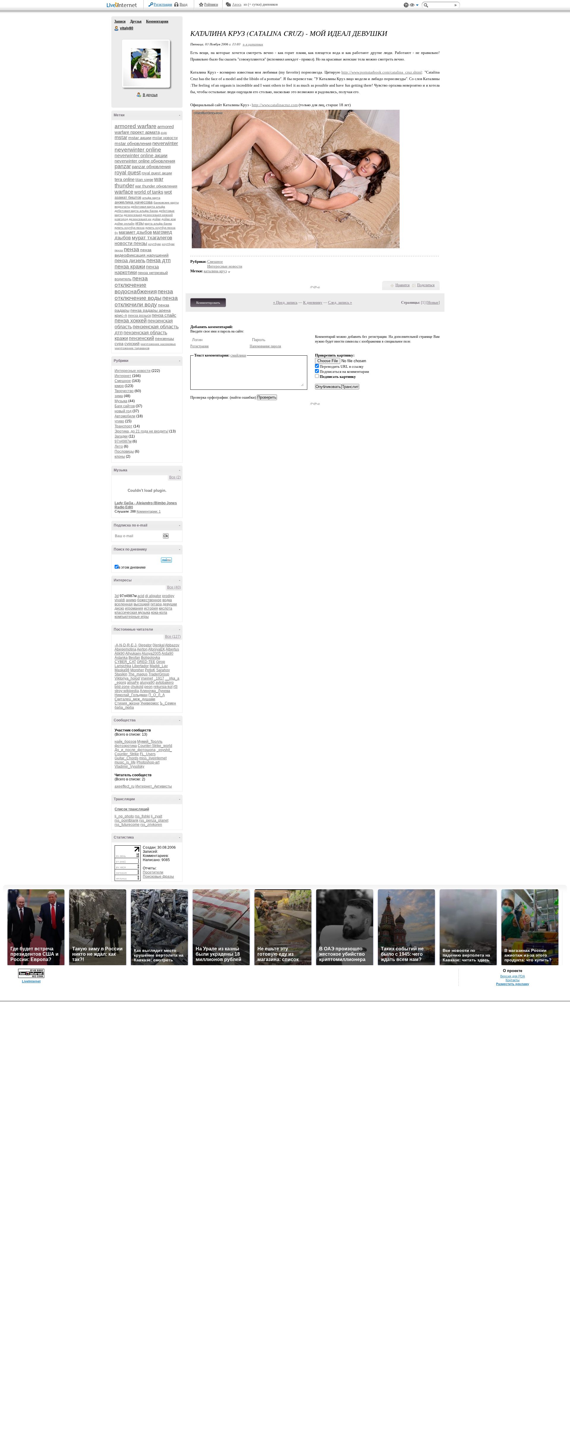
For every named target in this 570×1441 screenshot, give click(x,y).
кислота (165, 608)
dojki (164, 132)
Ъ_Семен (168, 703)
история (151, 608)
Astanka (121, 658)
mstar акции (139, 137)
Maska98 (122, 670)
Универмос (149, 703)
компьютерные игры (132, 617)
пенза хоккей (131, 321)
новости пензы (131, 243)
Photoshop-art (148, 762)
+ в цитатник (253, 44)
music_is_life (125, 762)
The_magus (138, 674)
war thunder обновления (156, 186)
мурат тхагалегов (152, 238)
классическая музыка (132, 612)
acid (140, 596)
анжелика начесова (134, 202)
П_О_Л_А (156, 695)
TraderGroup (158, 674)
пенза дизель (130, 260)
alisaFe (133, 682)
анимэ (131, 600)
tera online (124, 179)
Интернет (123, 376)
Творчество (124, 391)
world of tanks (148, 192)
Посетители (153, 872)
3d (117, 596)
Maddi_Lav (159, 666)
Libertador (140, 666)
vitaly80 (116, 28)
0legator (145, 645)
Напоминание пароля (265, 346)
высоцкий (142, 604)
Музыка (121, 401)
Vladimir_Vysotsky (129, 766)
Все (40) (174, 587)
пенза (131, 249)
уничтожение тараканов (132, 348)
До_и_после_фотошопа (135, 750)
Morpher (137, 670)
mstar (121, 137)
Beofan (134, 658)
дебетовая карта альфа (148, 206)
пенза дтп (158, 260)
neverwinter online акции (141, 155)
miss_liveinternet (153, 758)
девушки (170, 604)
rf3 (175, 687)
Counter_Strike (127, 754)
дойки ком (169, 219)
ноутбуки (154, 244)
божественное (149, 600)
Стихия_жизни (127, 703)
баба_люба (124, 707)
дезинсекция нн (140, 219)
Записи (120, 21)
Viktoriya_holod (127, 678)
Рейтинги (211, 4)
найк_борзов (125, 741)
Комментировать (208, 302)
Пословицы (124, 451)
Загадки (121, 436)
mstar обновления (133, 143)
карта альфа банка (158, 223)
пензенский (141, 338)
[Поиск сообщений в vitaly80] (166, 560)
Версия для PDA (512, 976)
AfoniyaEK (156, 649)
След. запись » (340, 302)
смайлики (238, 355)
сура (119, 343)
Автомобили (125, 416)
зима (119, 396)
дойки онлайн (124, 223)
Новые (433, 302)
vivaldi (120, 600)
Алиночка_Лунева (155, 691)
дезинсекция (133, 215)
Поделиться (426, 285)
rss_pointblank (126, 820)
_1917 (159, 678)
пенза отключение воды (144, 294)
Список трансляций (132, 809)
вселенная (124, 604)
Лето (119, 446)
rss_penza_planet (153, 820)
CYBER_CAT (125, 662)
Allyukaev (133, 653)
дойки (156, 219)
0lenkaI (158, 645)
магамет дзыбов (135, 232)
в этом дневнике (132, 567)
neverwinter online (138, 150)
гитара (156, 604)
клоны (120, 456)
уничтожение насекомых (158, 344)
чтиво (119, 421)
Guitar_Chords (126, 758)
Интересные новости (133, 371)
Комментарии (157, 21)
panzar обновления (151, 166)
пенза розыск (139, 316)
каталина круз (215, 271)
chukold (137, 687)
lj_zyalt (156, 816)
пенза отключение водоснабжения (136, 285)
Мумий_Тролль (149, 741)
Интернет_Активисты (153, 786)
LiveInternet (123, 5)
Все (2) (175, 477)
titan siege (144, 179)
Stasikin (121, 674)
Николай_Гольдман (131, 695)
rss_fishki (142, 816)
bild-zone (122, 687)
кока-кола (159, 612)
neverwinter (165, 143)
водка (167, 600)
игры (139, 223)
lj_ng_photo (124, 816)
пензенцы (164, 338)
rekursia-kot (162, 687)
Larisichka (123, 666)
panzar (123, 166)
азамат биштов (128, 197)
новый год (123, 411)
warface (124, 192)
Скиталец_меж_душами (135, 699)
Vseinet (147, 678)
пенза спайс (164, 315)
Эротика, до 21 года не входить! (141, 431)
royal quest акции (157, 173)
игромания (134, 608)
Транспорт (123, 426)
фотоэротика (126, 746)
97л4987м (123, 441)
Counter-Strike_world (155, 746)
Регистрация (163, 4)
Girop (160, 662)
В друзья (150, 95)
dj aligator (153, 596)
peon (148, 687)
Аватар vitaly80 (146, 63)
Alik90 (120, 653)
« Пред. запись (285, 302)
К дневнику (312, 302)
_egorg (120, 682)
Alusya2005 (151, 653)
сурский (132, 343)
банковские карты (166, 202)
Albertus (172, 649)
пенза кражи (130, 267)
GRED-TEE (146, 662)
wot (168, 192)
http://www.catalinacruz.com (275, 105)
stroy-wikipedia (127, 691)
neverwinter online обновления (145, 160)
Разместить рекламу (512, 984)
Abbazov (172, 645)
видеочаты (122, 206)
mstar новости (165, 138)
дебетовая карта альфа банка (136, 210)
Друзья (136, 21)
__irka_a (172, 678)
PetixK (150, 670)
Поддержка (406, 5)
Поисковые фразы (158, 876)
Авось (236, 4)
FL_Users (148, 754)
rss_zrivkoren (151, 825)
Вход (183, 4)
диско (119, 608)
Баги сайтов (125, 406)
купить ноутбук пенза (130, 227)
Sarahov (163, 670)
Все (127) (173, 636)
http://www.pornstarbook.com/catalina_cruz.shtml (381, 72)
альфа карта (151, 197)
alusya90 (147, 682)
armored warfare (135, 126)
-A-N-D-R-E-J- (126, 645)
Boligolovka (150, 658)
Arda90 (167, 653)
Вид (414, 6)
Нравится (402, 285)
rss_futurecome (127, 825)
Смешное (123, 381)
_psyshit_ (164, 750)
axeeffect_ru (124, 786)
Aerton (142, 649)
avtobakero (165, 682)
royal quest (128, 173)
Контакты (513, 980)
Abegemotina (125, 649)
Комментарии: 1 (149, 511)
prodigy (168, 596)
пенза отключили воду (146, 301)
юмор (119, 386)
